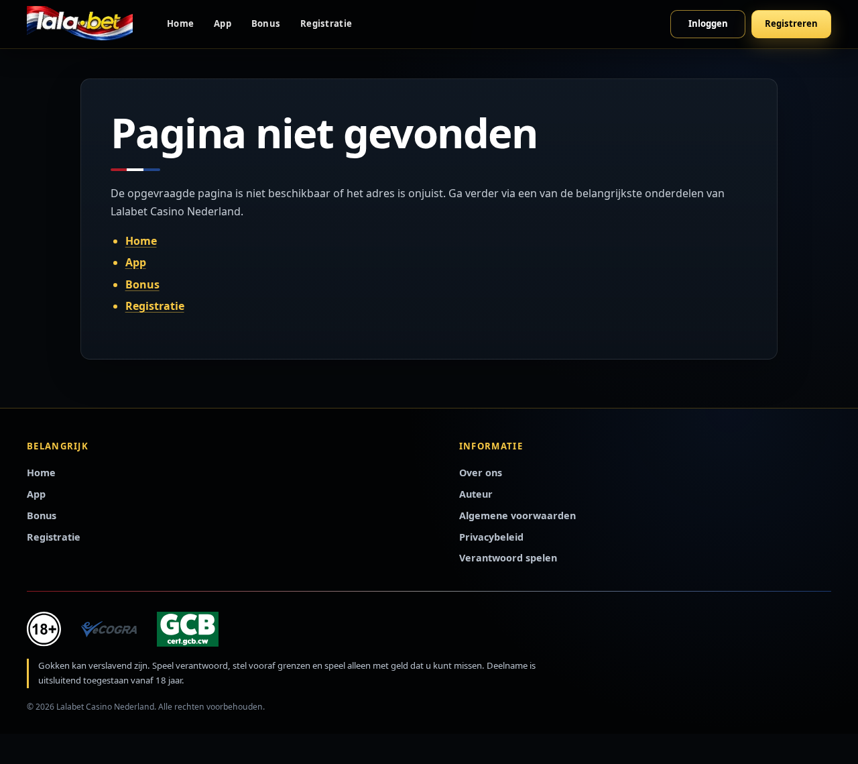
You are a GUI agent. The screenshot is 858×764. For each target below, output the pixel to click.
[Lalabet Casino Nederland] (80, 24)
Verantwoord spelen (508, 557)
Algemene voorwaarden (517, 515)
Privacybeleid (491, 537)
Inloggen (708, 23)
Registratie (326, 23)
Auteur (476, 494)
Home (180, 23)
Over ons (480, 472)
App (222, 23)
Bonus (265, 23)
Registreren (791, 23)
